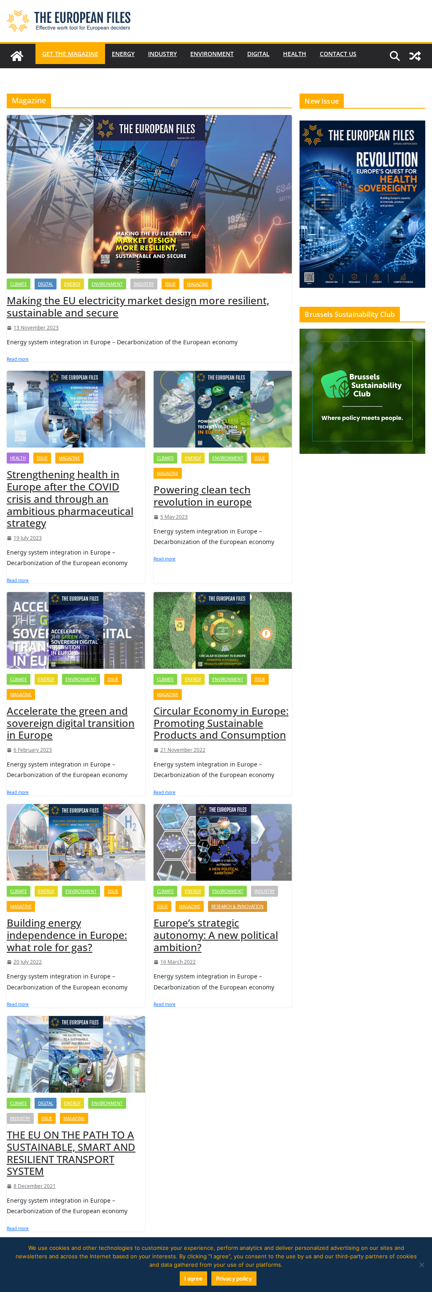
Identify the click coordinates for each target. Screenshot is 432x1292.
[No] (421, 1264)
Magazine (197, 284)
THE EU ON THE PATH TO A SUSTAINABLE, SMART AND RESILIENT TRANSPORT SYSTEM (71, 1153)
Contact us (338, 54)
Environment (212, 54)
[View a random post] (415, 56)
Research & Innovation (237, 906)
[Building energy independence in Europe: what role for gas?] (76, 842)
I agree (193, 1278)
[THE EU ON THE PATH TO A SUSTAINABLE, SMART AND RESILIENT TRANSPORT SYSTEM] (76, 1054)
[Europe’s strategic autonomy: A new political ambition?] (223, 842)
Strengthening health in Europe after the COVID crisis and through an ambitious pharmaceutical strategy (70, 498)
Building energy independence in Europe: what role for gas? (67, 935)
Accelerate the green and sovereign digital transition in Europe (71, 723)
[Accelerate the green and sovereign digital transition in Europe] (76, 630)
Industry (162, 54)
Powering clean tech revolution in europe (203, 495)
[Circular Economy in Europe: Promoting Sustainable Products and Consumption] (223, 630)
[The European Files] (17, 56)
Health (294, 54)
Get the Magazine (70, 54)
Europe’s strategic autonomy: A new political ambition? (216, 935)
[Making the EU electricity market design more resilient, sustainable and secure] (149, 194)
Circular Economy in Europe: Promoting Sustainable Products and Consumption (221, 723)
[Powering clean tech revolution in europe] (223, 409)
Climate (18, 284)
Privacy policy (234, 1278)
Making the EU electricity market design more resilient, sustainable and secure (138, 306)
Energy (123, 54)
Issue (170, 284)
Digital (258, 54)
